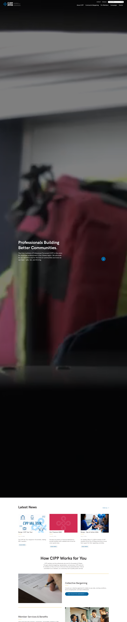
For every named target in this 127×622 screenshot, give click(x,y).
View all (105, 507)
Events (121, 5)
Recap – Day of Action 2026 (89, 532)
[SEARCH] (122, 2)
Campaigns (113, 5)
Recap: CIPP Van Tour (25, 532)
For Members (104, 5)
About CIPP (80, 5)
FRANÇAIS (104, 2)
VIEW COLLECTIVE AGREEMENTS (76, 593)
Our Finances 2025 (55, 532)
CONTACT (99, 2)
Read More (22, 545)
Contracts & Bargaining (92, 5)
